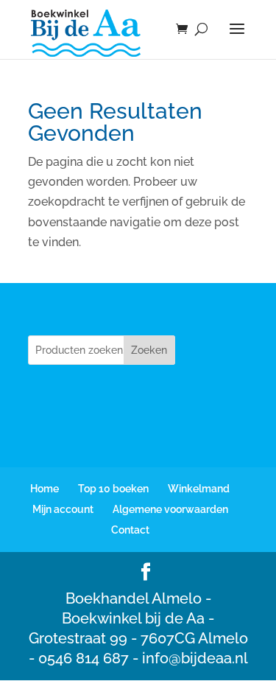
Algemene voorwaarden (170, 509)
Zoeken (149, 350)
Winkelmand (199, 489)
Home (44, 489)
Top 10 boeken (113, 489)
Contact (130, 530)
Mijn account (62, 509)
